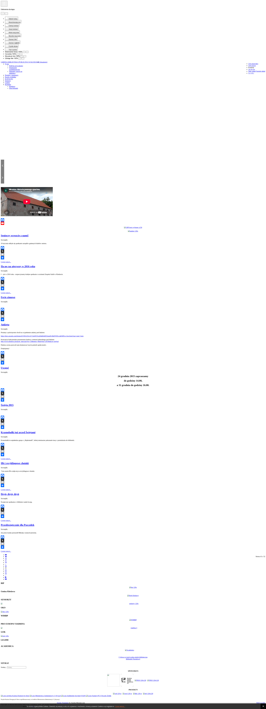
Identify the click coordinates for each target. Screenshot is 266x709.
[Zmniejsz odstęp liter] (19, 58)
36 (6, 558)
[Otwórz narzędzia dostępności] (4, 4)
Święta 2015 (7, 405)
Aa (249, 69)
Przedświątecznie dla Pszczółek (17, 525)
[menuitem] (43, 62)
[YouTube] (133, 223)
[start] (6, 555)
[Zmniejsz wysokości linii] (21, 56)
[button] (2, 166)
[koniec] (6, 579)
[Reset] (2, 13)
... (5, 564)
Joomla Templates (63, 703)
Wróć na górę (260, 703)
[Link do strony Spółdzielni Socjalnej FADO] (73, 696)
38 (6, 562)
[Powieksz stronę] (27, 52)
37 (6, 560)
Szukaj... (4, 667)
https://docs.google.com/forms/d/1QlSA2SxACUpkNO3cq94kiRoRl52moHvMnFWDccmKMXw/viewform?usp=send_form (42, 336)
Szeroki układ (260, 71)
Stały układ (252, 71)
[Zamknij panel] (6, 13)
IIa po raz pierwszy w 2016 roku (18, 266)
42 (6, 570)
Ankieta (5, 324)
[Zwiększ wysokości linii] (24, 56)
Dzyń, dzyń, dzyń (10, 494)
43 (6, 572)
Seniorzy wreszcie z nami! (15, 235)
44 (6, 573)
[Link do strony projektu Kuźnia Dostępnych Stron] (15, 696)
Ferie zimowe (8, 297)
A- (249, 73)
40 (6, 566)
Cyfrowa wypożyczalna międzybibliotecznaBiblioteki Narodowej (133, 658)
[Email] (133, 254)
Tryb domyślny (253, 64)
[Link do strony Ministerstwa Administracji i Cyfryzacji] (45, 696)
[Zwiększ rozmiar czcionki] (21, 54)
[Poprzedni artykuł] (6, 557)
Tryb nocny (252, 66)
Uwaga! (5, 367)
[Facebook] (133, 220)
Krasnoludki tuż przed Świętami (18, 432)
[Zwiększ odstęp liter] (23, 58)
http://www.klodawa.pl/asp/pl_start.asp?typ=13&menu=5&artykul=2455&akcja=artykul (30, 341)
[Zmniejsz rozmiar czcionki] (18, 54)
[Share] (133, 257)
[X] (133, 251)
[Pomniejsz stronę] (24, 52)
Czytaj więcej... (6, 262)
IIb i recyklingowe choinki (15, 463)
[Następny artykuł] (6, 577)
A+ (253, 73)
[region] (133, 138)
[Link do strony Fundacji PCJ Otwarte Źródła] (98, 696)
